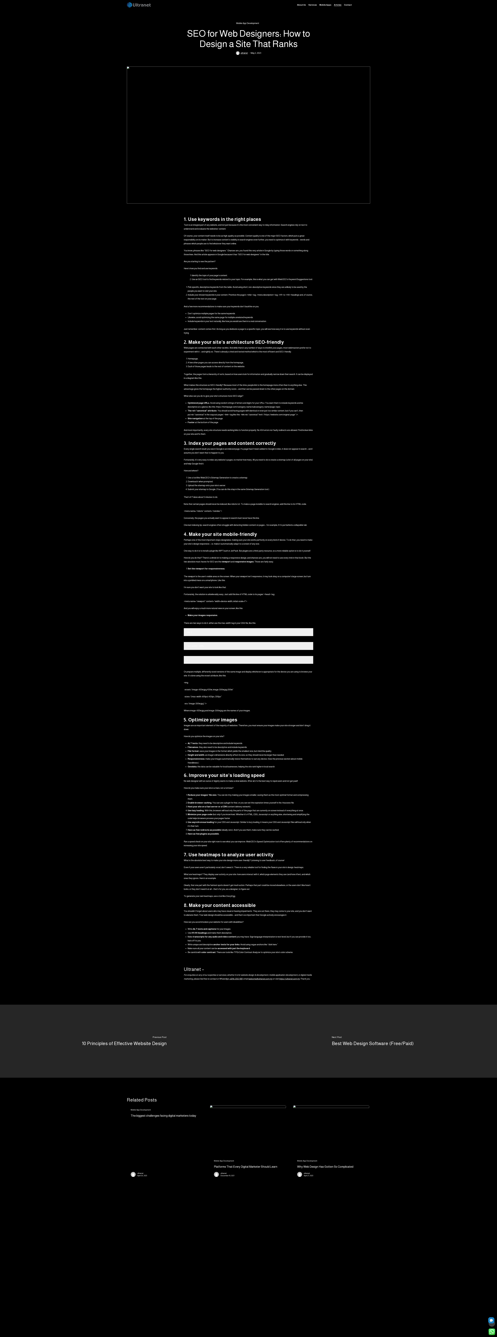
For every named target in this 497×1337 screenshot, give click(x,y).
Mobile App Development (247, 23)
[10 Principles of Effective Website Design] (124, 1041)
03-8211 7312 (323, 1265)
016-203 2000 (323, 1259)
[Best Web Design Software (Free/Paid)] (372, 1041)
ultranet (244, 53)
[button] (237, 1263)
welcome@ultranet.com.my (260, 979)
